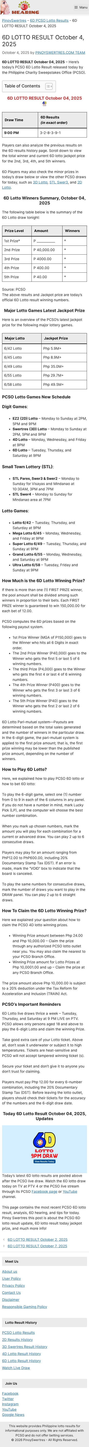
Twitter (8, 1399)
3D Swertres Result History (24, 1347)
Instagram (10, 1404)
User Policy (11, 1279)
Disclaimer (10, 1300)
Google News (13, 1415)
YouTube (70, 1192)
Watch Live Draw (16, 1368)
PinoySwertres (14, 20)
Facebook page (44, 1192)
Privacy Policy (13, 1286)
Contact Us (11, 1293)
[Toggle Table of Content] (47, 86)
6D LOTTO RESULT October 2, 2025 (37, 1240)
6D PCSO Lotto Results (49, 20)
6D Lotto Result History (21, 1361)
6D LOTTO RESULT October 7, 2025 (37, 1246)
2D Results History (17, 1340)
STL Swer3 (58, 182)
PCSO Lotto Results (18, 1333)
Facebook (10, 1393)
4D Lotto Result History (21, 1354)
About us (9, 1271)
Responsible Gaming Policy (24, 1307)
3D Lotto (40, 182)
